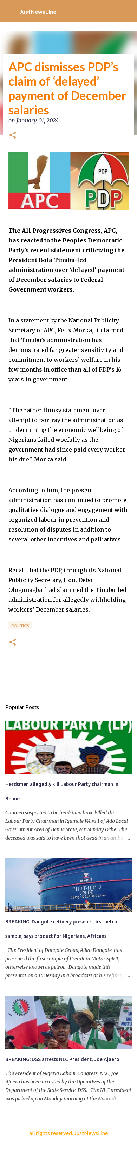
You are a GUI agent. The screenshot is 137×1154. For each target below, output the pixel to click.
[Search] (127, 11)
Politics (20, 625)
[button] (12, 136)
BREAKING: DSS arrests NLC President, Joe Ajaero (62, 1059)
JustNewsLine (38, 11)
